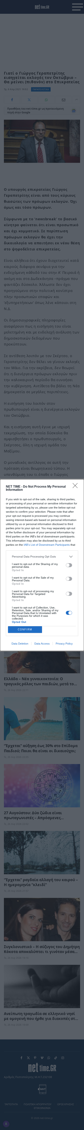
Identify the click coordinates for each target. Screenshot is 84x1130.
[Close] (76, 487)
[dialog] (42, 565)
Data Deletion (20, 643)
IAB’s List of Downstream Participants (47, 544)
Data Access (42, 643)
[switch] (69, 565)
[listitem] (42, 557)
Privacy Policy (64, 643)
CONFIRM (25, 629)
